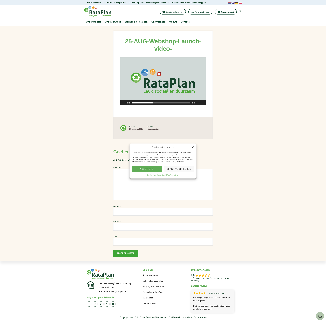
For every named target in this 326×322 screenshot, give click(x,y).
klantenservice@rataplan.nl (113, 291)
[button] (192, 147)
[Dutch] (229, 3)
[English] (233, 3)
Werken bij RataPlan (136, 21)
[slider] (161, 102)
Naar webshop (202, 12)
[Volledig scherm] (202, 103)
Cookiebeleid (151, 175)
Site (115, 236)
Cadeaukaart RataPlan (152, 292)
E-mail (117, 221)
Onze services (113, 21)
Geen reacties (153, 129)
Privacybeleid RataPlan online (167, 175)
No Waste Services (145, 317)
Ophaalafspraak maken (153, 281)
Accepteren (147, 169)
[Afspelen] (123, 103)
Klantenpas (148, 298)
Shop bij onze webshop (153, 286)
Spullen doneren (174, 12)
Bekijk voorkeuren (179, 169)
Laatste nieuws (149, 303)
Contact (185, 21)
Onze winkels (93, 21)
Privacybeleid (200, 317)
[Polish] (240, 3)
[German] (236, 3)
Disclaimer (187, 317)
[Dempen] (198, 103)
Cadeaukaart (227, 12)
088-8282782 (107, 287)
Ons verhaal (158, 21)
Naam (117, 206)
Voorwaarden (161, 317)
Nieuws (173, 21)
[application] (163, 81)
